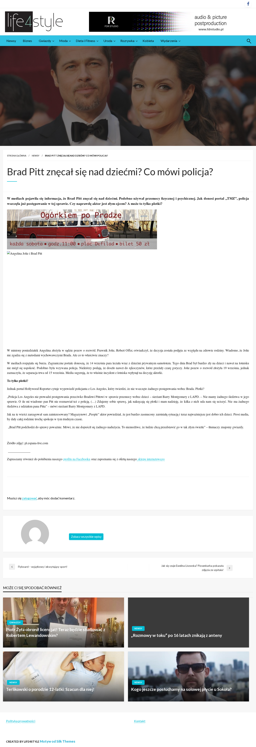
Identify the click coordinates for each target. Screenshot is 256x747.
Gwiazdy (45, 41)
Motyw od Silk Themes (57, 741)
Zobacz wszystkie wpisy (86, 536)
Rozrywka (127, 41)
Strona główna (16, 155)
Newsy (11, 41)
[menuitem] (11, 41)
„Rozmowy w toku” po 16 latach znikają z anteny (176, 635)
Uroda (107, 41)
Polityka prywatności (20, 721)
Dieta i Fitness (85, 41)
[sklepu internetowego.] (137, 459)
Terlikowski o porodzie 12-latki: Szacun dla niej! (50, 689)
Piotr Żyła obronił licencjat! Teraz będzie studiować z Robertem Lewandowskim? (55, 632)
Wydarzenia (169, 41)
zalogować (29, 498)
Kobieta (148, 41)
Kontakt (139, 721)
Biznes (27, 41)
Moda (63, 41)
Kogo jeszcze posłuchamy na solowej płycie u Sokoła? (181, 689)
